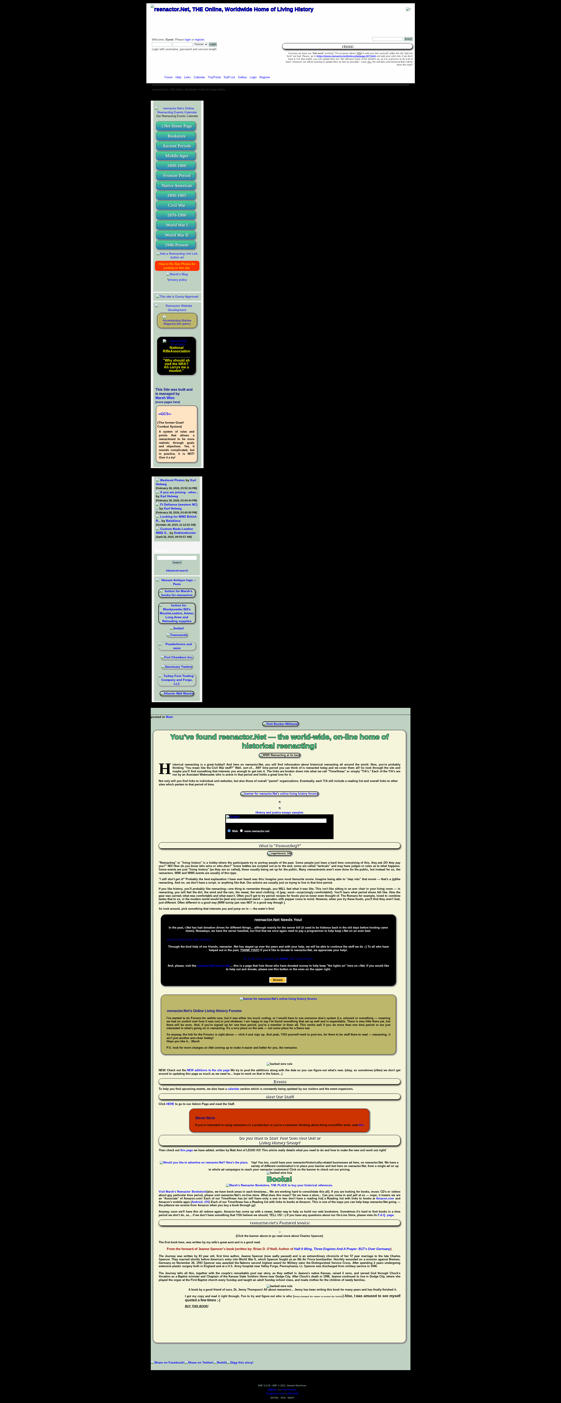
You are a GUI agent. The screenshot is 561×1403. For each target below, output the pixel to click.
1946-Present (176, 244)
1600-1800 (176, 165)
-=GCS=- (165, 414)
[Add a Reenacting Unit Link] (177, 257)
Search (160, 551)
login (188, 39)
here (284, 959)
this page (186, 1150)
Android (197, 1202)
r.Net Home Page (177, 125)
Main (169, 717)
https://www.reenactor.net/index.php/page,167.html (346, 56)
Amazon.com (385, 1198)
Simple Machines (296, 1385)
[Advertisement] (280, 96)
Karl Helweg (169, 496)
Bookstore (177, 135)
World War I (177, 224)
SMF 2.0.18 (264, 1385)
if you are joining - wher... (179, 492)
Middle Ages (176, 155)
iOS (206, 1202)
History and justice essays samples (279, 812)
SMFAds (272, 1389)
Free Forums (289, 1389)
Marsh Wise (165, 398)
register (199, 39)
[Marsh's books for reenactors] (177, 595)
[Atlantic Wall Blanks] (177, 693)
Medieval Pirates (172, 480)
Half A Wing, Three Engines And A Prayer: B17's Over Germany (342, 1249)
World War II (176, 235)
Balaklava (173, 520)
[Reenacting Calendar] (177, 112)
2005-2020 (292, 1393)
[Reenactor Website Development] (177, 310)
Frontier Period (176, 175)
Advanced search (177, 570)
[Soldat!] (177, 628)
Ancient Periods (177, 145)
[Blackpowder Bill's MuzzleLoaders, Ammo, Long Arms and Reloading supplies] (177, 621)
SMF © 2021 (279, 1385)
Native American (177, 185)
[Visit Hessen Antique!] (177, 584)
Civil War (176, 205)
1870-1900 (176, 215)
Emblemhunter (185, 533)
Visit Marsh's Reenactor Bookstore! (182, 1191)
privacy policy (177, 279)
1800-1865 (176, 195)
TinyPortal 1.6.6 (275, 1393)
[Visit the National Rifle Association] (176, 344)
